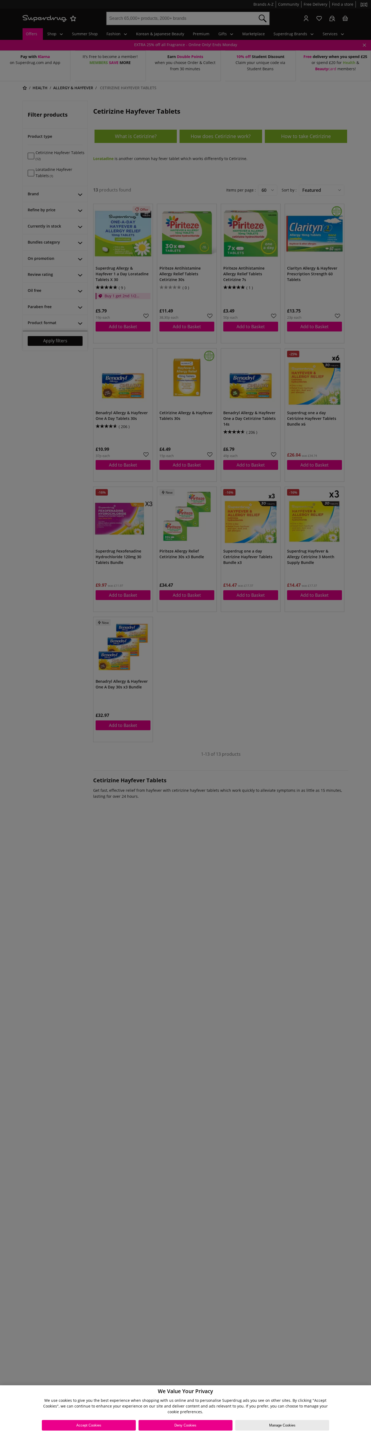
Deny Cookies (185, 1425)
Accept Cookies (88, 1425)
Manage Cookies (282, 1425)
